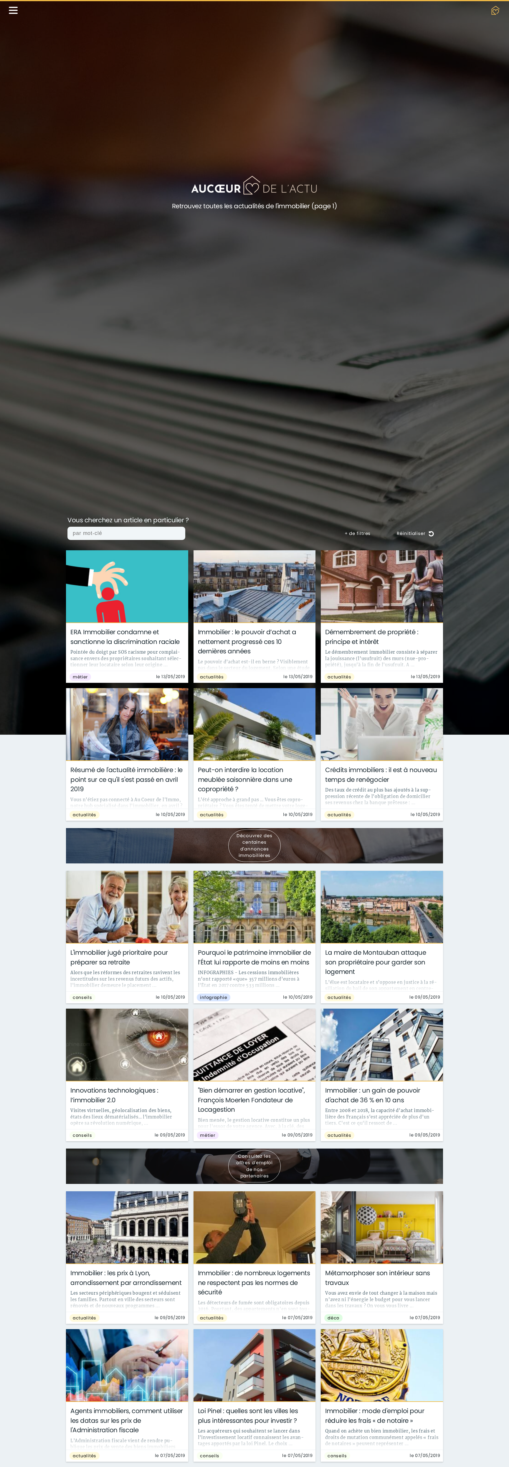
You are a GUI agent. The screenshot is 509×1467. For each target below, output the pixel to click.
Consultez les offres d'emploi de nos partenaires (254, 1166)
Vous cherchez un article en (128, 520)
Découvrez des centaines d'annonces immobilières (254, 845)
